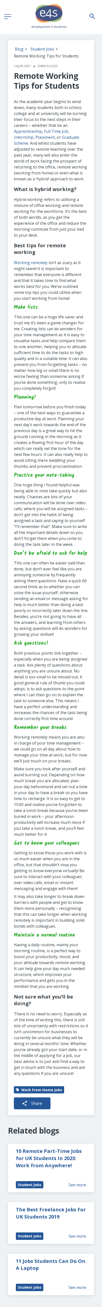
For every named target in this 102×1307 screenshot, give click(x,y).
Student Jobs (42, 49)
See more (77, 1185)
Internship (23, 137)
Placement (45, 137)
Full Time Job (56, 131)
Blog (19, 49)
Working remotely (31, 262)
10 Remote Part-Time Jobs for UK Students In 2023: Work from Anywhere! (49, 1158)
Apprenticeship (28, 131)
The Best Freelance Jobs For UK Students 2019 (51, 1213)
